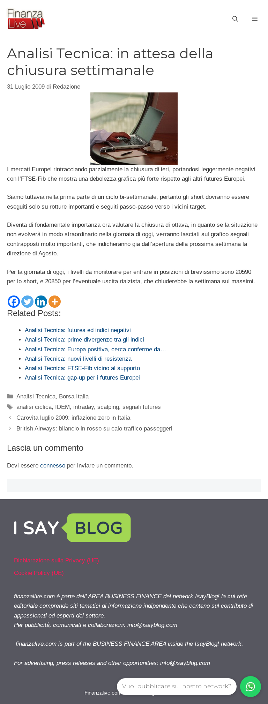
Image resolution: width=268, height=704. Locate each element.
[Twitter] (27, 301)
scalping (108, 407)
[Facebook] (14, 301)
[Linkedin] (41, 301)
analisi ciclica (34, 407)
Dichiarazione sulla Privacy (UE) (56, 560)
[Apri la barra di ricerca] (235, 19)
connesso (52, 465)
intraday (83, 407)
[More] (55, 301)
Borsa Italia (74, 396)
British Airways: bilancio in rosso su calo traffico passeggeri (94, 428)
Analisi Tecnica (35, 396)
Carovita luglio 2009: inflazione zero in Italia (73, 417)
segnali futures (141, 407)
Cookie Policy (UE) (39, 573)
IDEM (62, 407)
